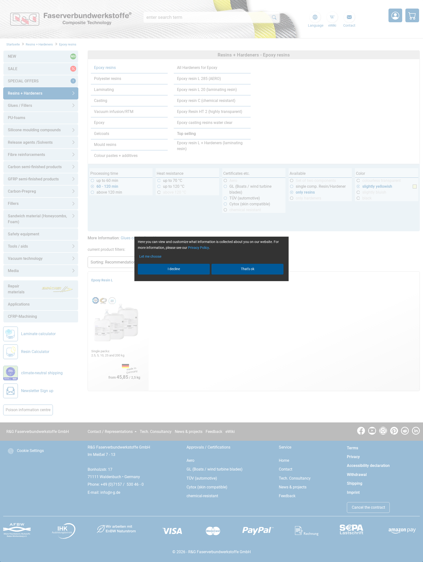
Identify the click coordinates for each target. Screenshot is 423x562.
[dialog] (211, 281)
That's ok (247, 269)
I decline (174, 269)
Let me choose (150, 256)
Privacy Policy (198, 248)
